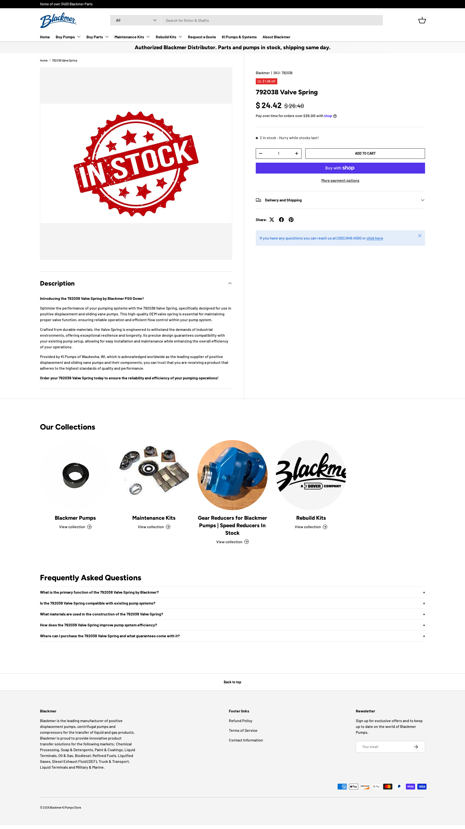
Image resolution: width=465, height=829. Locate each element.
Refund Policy (240, 720)
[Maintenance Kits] (154, 475)
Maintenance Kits (129, 36)
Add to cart (365, 153)
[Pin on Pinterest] (291, 219)
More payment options (340, 180)
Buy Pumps (65, 36)
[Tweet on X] (272, 219)
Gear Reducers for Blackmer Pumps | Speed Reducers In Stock (232, 525)
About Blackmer (276, 36)
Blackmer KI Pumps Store (65, 807)
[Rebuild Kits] (311, 475)
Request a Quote (202, 36)
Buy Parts (94, 36)
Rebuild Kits (166, 36)
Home (45, 36)
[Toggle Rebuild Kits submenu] (180, 37)
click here (375, 238)
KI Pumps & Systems (239, 36)
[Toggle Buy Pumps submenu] (79, 37)
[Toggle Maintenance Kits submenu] (148, 37)
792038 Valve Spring (64, 60)
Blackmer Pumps (75, 518)
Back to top (232, 682)
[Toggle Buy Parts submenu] (107, 37)
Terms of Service (243, 730)
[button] (422, 20)
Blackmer (263, 73)
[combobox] (246, 20)
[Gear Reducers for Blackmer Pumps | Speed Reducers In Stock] (232, 475)
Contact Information (246, 740)
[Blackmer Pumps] (75, 475)
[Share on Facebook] (281, 219)
